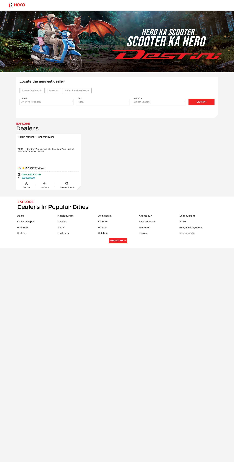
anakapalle (104, 216)
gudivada (22, 227)
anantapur (145, 216)
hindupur (144, 227)
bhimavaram (187, 216)
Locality (138, 98)
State (24, 98)
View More (116, 240)
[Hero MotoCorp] (17, 5)
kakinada (63, 233)
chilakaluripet (25, 221)
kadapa (21, 233)
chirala (62, 221)
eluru (182, 221)
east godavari (147, 221)
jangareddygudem (190, 227)
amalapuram (65, 216)
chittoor (103, 221)
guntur (102, 227)
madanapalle (187, 233)
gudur (61, 227)
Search (201, 102)
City (80, 98)
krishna (103, 233)
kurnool (143, 233)
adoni (20, 216)
